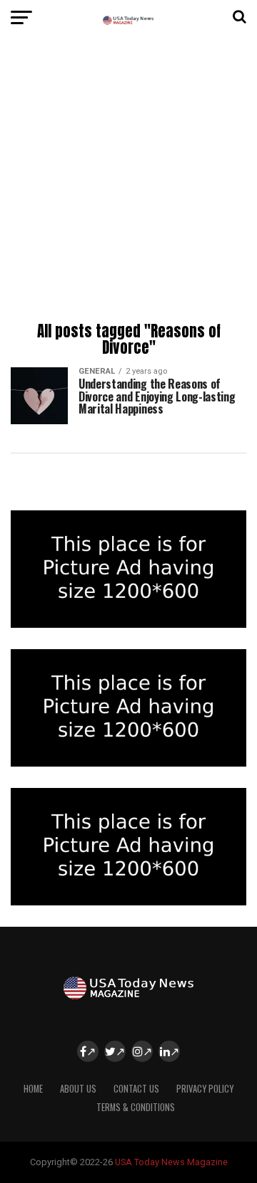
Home (33, 1088)
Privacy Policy (204, 1088)
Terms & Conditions (135, 1107)
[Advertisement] (128, 181)
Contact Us (136, 1088)
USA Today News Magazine (171, 1162)
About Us (78, 1088)
